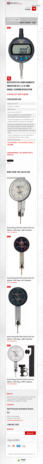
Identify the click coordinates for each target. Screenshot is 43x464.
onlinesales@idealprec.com (15, 420)
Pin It (8, 163)
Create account (25, 22)
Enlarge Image (9, 78)
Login (33, 22)
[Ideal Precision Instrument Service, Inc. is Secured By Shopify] (21, 462)
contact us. (10, 155)
